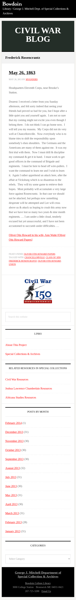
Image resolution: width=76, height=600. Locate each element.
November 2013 (14, 441)
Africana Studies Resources (20, 397)
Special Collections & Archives (22, 353)
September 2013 (14, 459)
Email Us (46, 591)
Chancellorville (35, 257)
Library (7, 8)
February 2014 (13, 422)
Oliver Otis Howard (49, 261)
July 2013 (10, 477)
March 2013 (12, 513)
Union (12, 264)
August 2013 (12, 468)
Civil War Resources (16, 379)
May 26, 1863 (22, 72)
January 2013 (12, 531)
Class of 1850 (53, 257)
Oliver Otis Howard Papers (39, 254)
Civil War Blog (38, 35)
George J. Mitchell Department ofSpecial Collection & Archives (38, 574)
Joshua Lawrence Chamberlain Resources (28, 388)
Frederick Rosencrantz (23, 261)
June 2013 (11, 486)
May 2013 (11, 495)
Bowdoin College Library (38, 583)
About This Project (16, 344)
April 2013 (11, 504)
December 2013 (14, 432)
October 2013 (13, 450)
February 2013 (13, 522)
